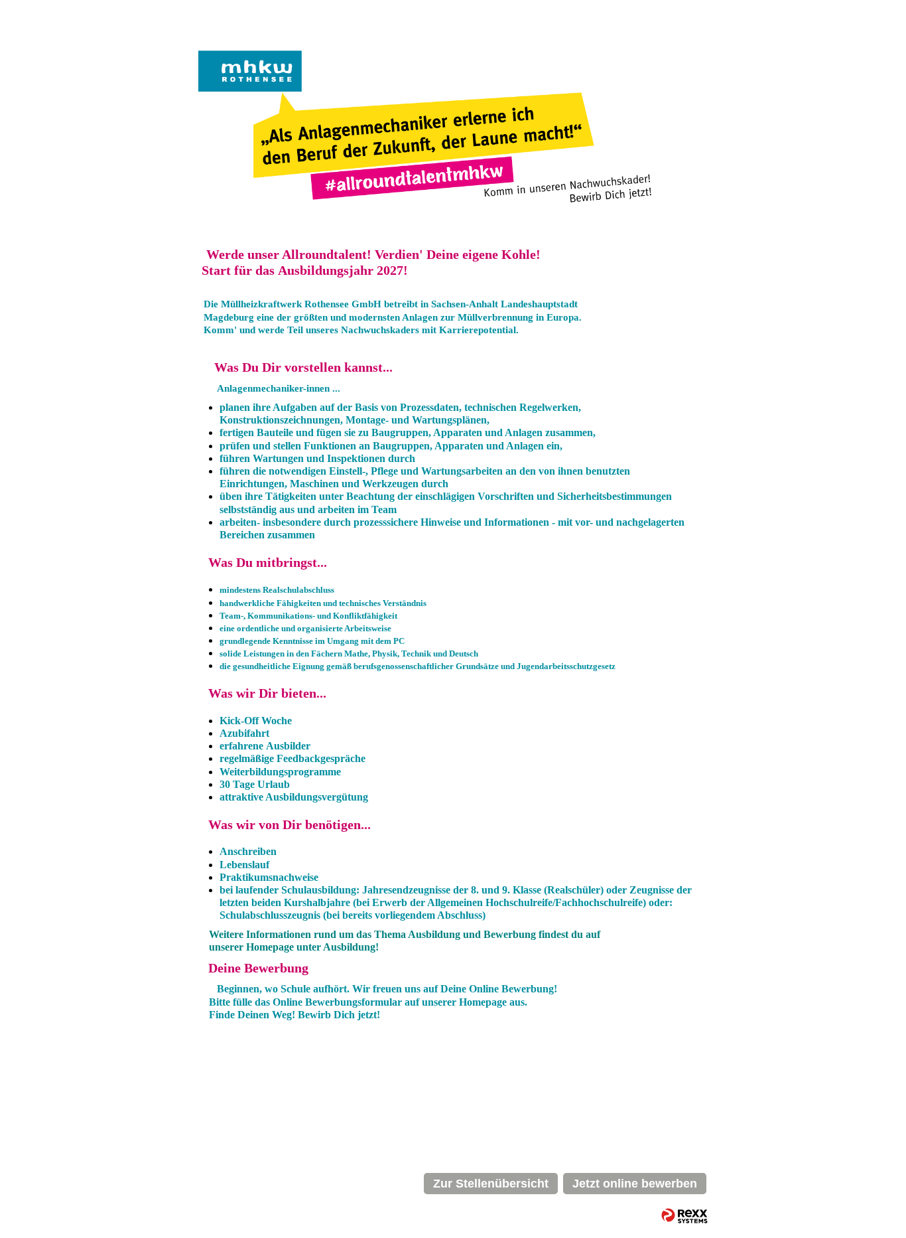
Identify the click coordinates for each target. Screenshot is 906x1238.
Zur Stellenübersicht (491, 1183)
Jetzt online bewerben (634, 1183)
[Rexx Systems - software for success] (684, 1215)
